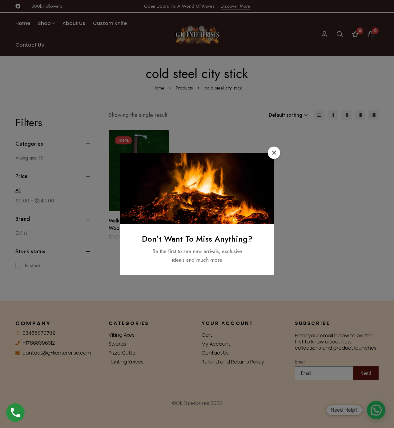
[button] (274, 153)
